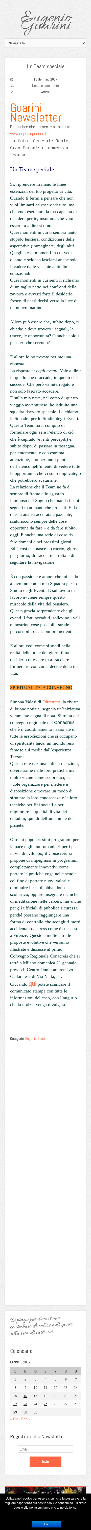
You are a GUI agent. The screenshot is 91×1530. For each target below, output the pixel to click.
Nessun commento (45, 85)
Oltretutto (51, 701)
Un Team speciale (45, 66)
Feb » (26, 1418)
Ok (46, 1524)
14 (76, 1387)
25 (45, 1404)
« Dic (14, 1418)
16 (25, 1396)
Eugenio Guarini (45, 22)
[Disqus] (45, 1107)
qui (32, 983)
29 (15, 1412)
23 (25, 1404)
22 (15, 1404)
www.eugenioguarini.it (28, 133)
